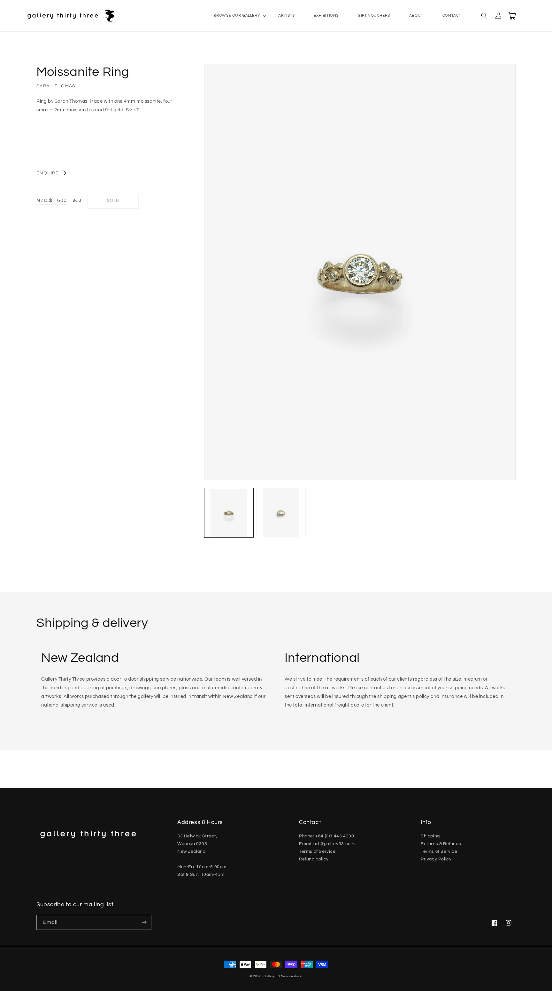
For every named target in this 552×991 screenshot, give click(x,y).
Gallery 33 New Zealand (283, 976)
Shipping (430, 836)
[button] (236, 15)
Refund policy (314, 859)
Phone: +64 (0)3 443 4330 (326, 836)
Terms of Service (317, 851)
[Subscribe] (144, 922)
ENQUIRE (47, 173)
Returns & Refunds (441, 844)
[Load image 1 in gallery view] (228, 512)
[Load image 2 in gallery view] (281, 512)
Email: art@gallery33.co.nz (328, 844)
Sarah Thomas (56, 86)
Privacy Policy (436, 859)
